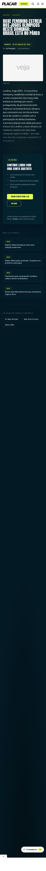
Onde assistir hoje (31, 319)
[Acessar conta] (38, 3)
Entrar (14, 203)
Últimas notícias (11, 319)
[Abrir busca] (32, 3)
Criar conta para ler (20, 196)
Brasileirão (9, 325)
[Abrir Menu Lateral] (42, 3)
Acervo (6, 15)
